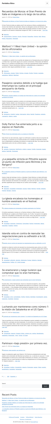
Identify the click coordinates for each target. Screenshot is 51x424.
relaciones (4, 298)
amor (11, 296)
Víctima (16, 225)
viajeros (10, 116)
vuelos (15, 116)
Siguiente (13, 376)
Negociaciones (6, 262)
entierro (24, 149)
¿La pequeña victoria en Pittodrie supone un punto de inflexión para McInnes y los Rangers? (24, 162)
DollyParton (19, 149)
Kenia (28, 114)
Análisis (12, 367)
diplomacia (24, 260)
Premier (36, 73)
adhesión (12, 260)
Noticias (6, 112)
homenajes (37, 223)
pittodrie (43, 188)
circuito (19, 36)
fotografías (30, 36)
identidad (32, 296)
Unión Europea (21, 262)
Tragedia (10, 225)
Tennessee (15, 151)
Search (4, 383)
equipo (35, 367)
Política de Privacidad (14, 417)
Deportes (6, 34)
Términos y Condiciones (25, 419)
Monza (43, 36)
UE (16, 262)
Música (4, 151)
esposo (29, 149)
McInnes (33, 188)
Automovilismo (8, 36)
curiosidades (17, 296)
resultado (40, 73)
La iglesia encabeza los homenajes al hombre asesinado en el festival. (22, 200)
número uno (28, 333)
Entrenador (19, 188)
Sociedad (10, 298)
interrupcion (23, 114)
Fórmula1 (24, 36)
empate (13, 73)
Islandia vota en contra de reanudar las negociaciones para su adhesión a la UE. (24, 235)
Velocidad (15, 38)
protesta (43, 114)
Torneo (20, 335)
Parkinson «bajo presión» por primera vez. (25, 343)
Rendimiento (40, 333)
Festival (31, 223)
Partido (31, 73)
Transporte (5, 116)
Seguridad (5, 225)
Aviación (12, 114)
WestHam (16, 75)
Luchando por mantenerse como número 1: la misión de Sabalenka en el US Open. (25, 308)
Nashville (8, 151)
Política (12, 262)
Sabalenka (5, 335)
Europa (29, 260)
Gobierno (34, 260)
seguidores (5, 75)
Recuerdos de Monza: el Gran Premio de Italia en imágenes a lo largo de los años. (24, 13)
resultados (12, 369)
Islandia (39, 260)
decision (18, 260)
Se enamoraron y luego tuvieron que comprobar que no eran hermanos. (21, 271)
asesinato (12, 223)
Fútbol (17, 73)
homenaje (38, 149)
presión (44, 367)
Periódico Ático (8, 3)
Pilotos (4, 38)
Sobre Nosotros (38, 417)
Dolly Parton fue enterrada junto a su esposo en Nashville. (22, 125)
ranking (34, 333)
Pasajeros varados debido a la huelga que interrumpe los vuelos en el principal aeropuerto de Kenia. (24, 86)
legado (44, 149)
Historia (36, 36)
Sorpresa (16, 298)
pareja (45, 296)
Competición (7, 333)
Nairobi (32, 114)
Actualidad (13, 188)
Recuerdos (9, 38)
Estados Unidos (20, 333)
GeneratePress (34, 421)
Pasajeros (37, 114)
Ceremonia (12, 149)
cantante (6, 149)
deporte (13, 333)
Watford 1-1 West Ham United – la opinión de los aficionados (18, 400)
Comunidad (26, 223)
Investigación (39, 296)
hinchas (21, 73)
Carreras (14, 36)
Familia (34, 149)
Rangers (9, 190)
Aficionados (7, 73)
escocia (25, 188)
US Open (25, 335)
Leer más (45, 30)
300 (8, 376)
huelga (17, 114)
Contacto (22, 417)
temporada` (11, 335)
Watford (11, 75)
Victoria (14, 190)
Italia (40, 36)
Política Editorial (29, 417)
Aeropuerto (7, 114)
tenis (16, 335)
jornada (26, 73)
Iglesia (42, 223)
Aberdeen (6, 188)
